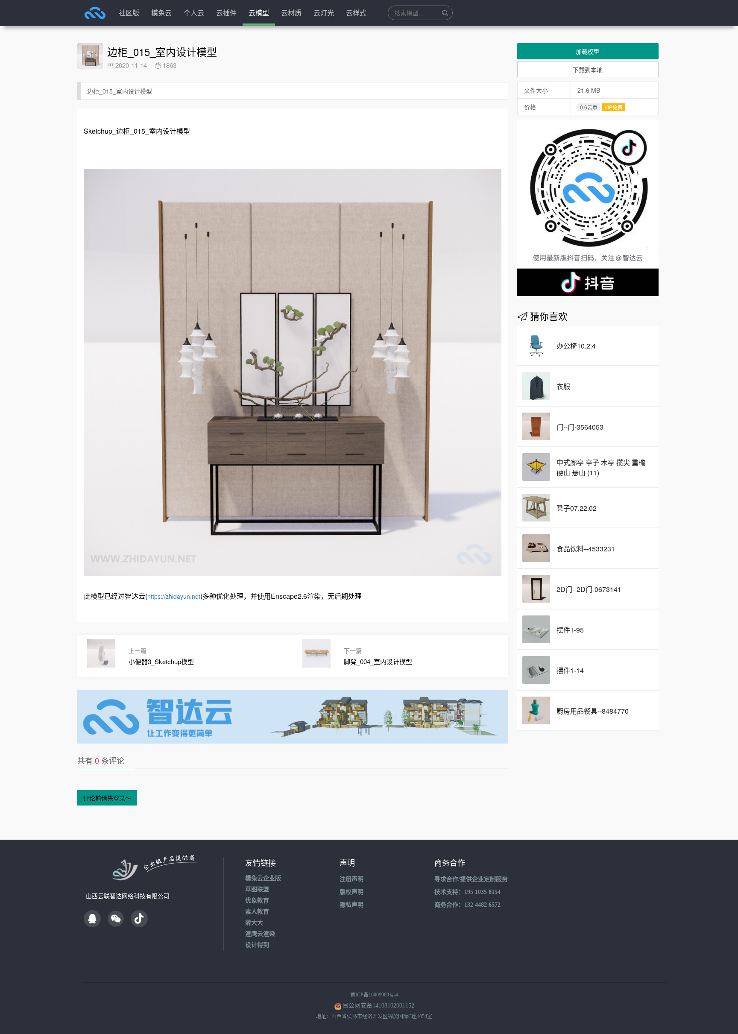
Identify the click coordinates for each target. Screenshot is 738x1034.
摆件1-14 (570, 670)
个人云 (194, 13)
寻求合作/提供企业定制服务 (471, 879)
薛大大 (254, 923)
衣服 (563, 386)
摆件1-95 (570, 630)
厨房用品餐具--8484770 (592, 711)
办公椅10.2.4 (576, 346)
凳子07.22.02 (576, 508)
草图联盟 (257, 889)
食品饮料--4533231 (585, 549)
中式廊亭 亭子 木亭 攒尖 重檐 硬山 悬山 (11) (600, 467)
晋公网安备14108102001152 (378, 1005)
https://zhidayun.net (173, 596)
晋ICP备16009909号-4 (374, 995)
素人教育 (257, 911)
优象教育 (257, 900)
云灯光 (323, 13)
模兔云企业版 (263, 878)
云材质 (291, 13)
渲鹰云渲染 (260, 934)
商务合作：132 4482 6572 (467, 905)
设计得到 (257, 945)
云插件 (226, 13)
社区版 (129, 13)
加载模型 (588, 51)
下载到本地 (588, 69)
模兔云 (161, 13)
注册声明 (351, 879)
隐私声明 (351, 905)
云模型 (259, 13)
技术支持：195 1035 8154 (467, 892)
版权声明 (351, 892)
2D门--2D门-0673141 (588, 589)
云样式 (356, 13)
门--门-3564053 (579, 427)
